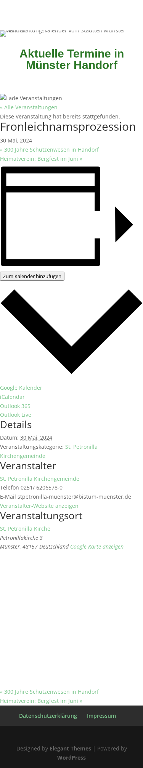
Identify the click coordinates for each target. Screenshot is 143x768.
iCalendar (12, 396)
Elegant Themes (70, 748)
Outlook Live (15, 414)
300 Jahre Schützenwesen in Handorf (49, 149)
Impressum (101, 715)
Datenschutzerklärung (48, 715)
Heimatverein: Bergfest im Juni (41, 158)
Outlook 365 (15, 406)
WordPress (71, 757)
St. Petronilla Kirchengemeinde (39, 478)
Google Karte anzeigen (97, 546)
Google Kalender (21, 387)
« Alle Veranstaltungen (29, 107)
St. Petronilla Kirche (25, 528)
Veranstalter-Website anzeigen (39, 505)
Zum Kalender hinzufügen (32, 276)
